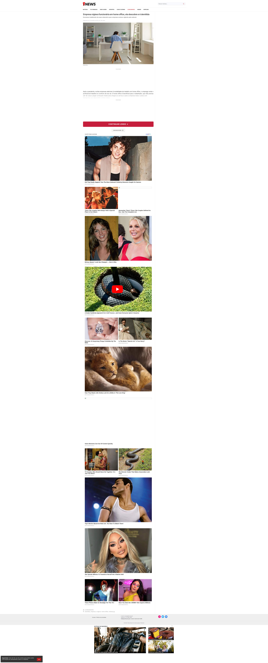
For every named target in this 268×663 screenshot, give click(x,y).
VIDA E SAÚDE (103, 9)
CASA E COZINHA (121, 9)
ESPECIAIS (146, 9)
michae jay (112, 611)
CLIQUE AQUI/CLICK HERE (136, 618)
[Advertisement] (118, 79)
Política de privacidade (101, 617)
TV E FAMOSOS (93, 9)
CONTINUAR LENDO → (118, 124)
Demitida (87, 611)
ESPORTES (111, 9)
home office (105, 611)
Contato (94, 617)
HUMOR (139, 9)
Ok (39, 659)
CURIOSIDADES (131, 9)
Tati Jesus (103, 20)
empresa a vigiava (96, 611)
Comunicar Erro (117, 130)
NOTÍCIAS (85, 9)
